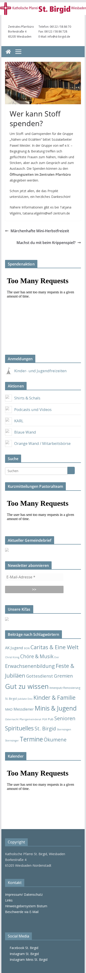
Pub (50, 719)
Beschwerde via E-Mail (22, 912)
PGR (44, 719)
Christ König (12, 657)
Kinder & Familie (54, 697)
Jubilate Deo (25, 698)
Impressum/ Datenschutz (24, 894)
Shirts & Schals (27, 398)
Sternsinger (12, 740)
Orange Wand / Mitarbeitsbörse (42, 443)
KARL (18, 420)
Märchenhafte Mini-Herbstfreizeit (40, 230)
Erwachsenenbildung (30, 665)
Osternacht (12, 719)
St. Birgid (45, 728)
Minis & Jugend (56, 708)
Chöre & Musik (36, 656)
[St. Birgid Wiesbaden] (8, 51)
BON (27, 648)
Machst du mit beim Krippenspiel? (46, 242)
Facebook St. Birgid (23, 948)
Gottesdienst (39, 676)
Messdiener (24, 709)
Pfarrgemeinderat (30, 719)
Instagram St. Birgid (23, 954)
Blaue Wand (25, 432)
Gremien (63, 675)
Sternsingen (64, 729)
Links (9, 900)
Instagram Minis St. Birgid (27, 959)
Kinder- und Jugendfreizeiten (40, 370)
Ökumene (55, 739)
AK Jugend (14, 647)
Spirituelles (19, 728)
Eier (56, 657)
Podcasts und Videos (33, 409)
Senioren (64, 718)
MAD (9, 709)
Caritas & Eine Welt (55, 647)
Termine (31, 739)
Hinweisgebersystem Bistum (26, 906)
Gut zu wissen (27, 686)
